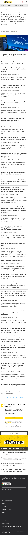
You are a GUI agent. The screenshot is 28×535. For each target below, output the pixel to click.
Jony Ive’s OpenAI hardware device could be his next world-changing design (14, 470)
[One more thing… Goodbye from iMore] (14, 443)
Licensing (4, 506)
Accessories (3, 36)
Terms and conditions (6, 489)
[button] (26, 2)
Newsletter (4, 515)
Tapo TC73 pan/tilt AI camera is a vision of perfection (14, 453)
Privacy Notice (9, 422)
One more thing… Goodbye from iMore (13, 448)
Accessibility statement (7, 500)
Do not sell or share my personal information (11, 526)
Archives (21, 397)
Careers (3, 503)
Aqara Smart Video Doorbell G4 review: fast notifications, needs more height (15, 458)
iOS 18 (9, 5)
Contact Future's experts (7, 492)
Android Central (5, 520)
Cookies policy (5, 497)
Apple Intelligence (19, 5)
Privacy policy (4, 495)
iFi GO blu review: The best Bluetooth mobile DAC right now (13, 464)
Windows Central (5, 523)
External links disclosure (7, 509)
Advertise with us (5, 518)
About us (3, 512)
